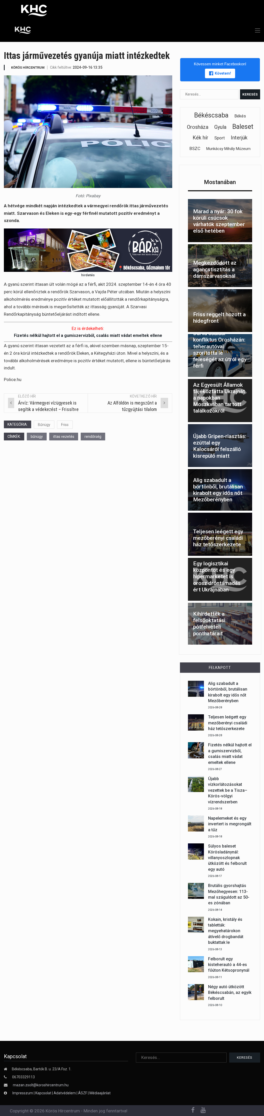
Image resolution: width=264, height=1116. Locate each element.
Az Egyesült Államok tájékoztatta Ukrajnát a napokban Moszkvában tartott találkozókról (219, 398)
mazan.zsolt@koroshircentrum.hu (41, 1085)
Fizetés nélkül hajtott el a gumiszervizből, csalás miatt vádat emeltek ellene (88, 335)
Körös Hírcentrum (28, 67)
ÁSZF (82, 1093)
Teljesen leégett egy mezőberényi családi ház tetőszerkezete (218, 538)
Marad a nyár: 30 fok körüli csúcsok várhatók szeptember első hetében (219, 221)
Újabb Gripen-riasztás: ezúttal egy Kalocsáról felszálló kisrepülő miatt (219, 446)
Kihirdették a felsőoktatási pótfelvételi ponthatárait (209, 624)
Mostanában (220, 182)
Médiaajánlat (100, 1093)
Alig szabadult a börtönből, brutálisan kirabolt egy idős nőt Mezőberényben (218, 490)
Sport (219, 137)
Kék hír (200, 137)
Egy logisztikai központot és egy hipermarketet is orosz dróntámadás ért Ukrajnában (217, 576)
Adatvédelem (65, 1093)
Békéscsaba (211, 115)
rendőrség (93, 436)
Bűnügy (44, 425)
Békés (240, 116)
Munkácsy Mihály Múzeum (228, 148)
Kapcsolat (43, 1093)
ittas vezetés (63, 436)
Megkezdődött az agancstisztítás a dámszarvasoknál (214, 269)
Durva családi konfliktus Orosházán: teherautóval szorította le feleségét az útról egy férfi (219, 349)
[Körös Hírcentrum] (19, 31)
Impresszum (23, 1093)
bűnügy (37, 436)
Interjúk (239, 137)
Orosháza (197, 127)
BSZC (194, 148)
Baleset (242, 126)
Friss (65, 425)
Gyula (220, 127)
